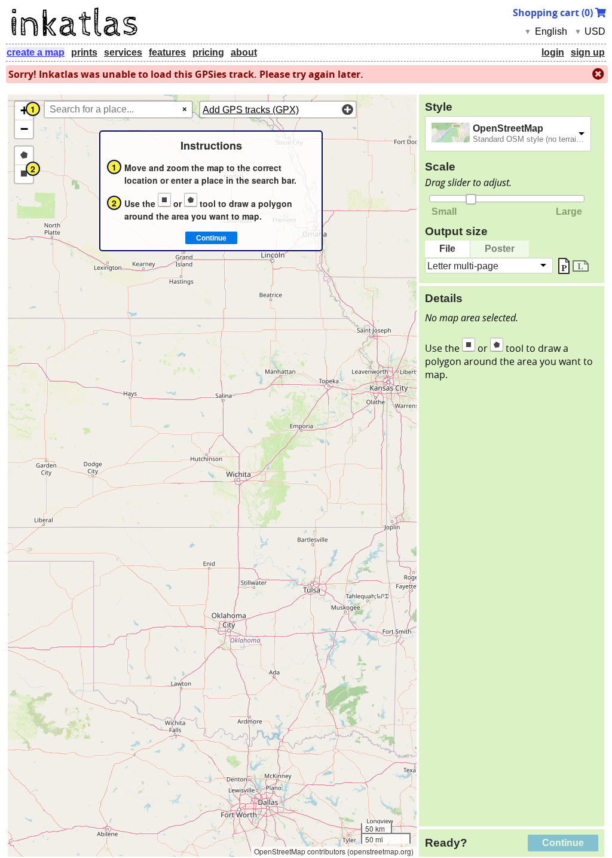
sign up (588, 52)
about (244, 52)
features (167, 52)
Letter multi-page (462, 265)
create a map (36, 52)
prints (84, 52)
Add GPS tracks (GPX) (251, 110)
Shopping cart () (554, 12)
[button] (24, 111)
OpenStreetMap (508, 128)
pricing (208, 52)
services (123, 52)
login (552, 52)
